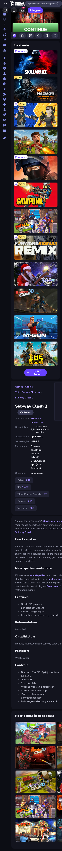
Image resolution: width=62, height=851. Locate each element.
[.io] (4, 78)
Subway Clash (23, 532)
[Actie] (4, 58)
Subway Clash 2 (24, 397)
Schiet (29, 386)
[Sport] (4, 114)
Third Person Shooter (27, 392)
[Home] (4, 14)
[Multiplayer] (4, 45)
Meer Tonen (37, 372)
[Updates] (4, 34)
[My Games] (14, 10)
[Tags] (4, 138)
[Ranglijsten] (4, 50)
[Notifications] (22, 10)
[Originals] (4, 40)
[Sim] (4, 109)
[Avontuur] (4, 68)
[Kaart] (4, 83)
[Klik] (4, 89)
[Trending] (4, 29)
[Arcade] (4, 63)
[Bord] (4, 73)
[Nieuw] (4, 24)
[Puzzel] (4, 94)
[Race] (4, 99)
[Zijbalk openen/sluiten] (5, 3)
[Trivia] (4, 125)
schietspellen (38, 575)
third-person (54, 579)
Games (19, 386)
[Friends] (5, 10)
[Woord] (4, 130)
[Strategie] (4, 120)
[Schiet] (4, 104)
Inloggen (35, 10)
